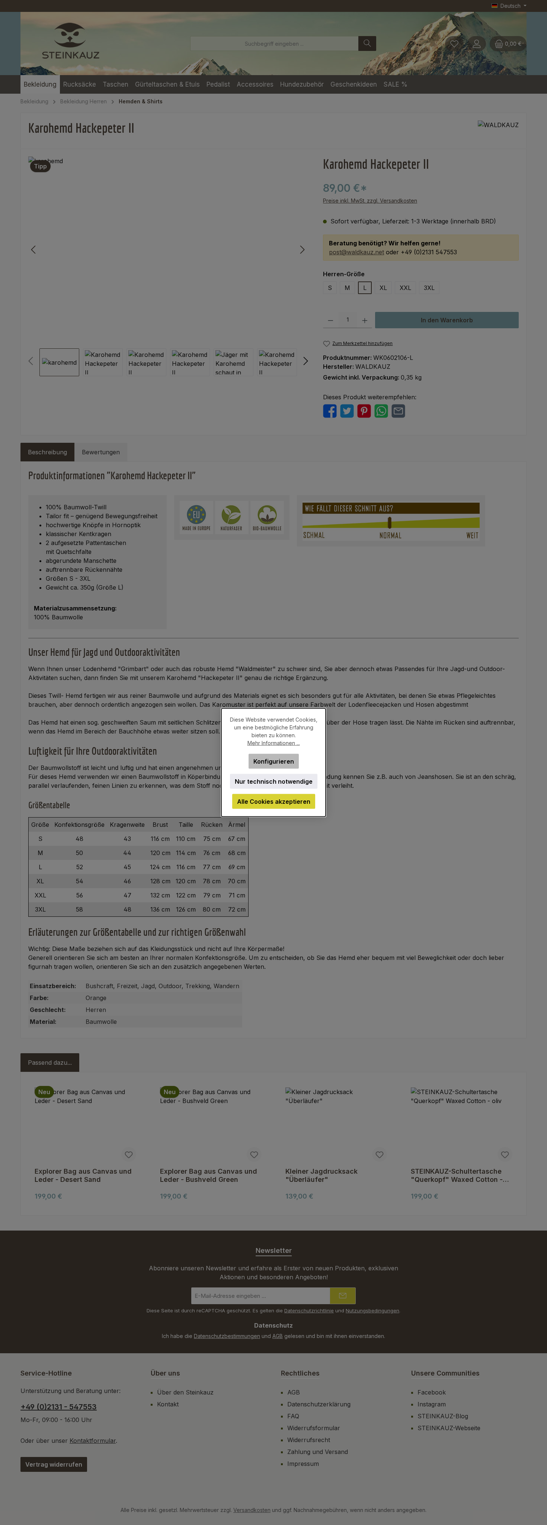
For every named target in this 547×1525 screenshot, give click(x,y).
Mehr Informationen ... (273, 743)
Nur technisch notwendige (274, 781)
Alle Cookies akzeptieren (273, 801)
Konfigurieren (273, 761)
